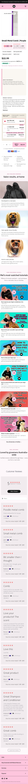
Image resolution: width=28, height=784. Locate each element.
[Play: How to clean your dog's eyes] (14, 348)
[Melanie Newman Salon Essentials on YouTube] (6, 778)
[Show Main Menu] (2, 6)
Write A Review (14, 491)
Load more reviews (14, 750)
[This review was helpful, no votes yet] (20, 521)
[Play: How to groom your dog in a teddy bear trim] (14, 292)
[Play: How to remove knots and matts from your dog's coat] (14, 373)
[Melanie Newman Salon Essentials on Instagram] (4, 778)
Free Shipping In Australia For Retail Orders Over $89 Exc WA (14, 1)
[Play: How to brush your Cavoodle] (14, 399)
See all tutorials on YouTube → (14, 442)
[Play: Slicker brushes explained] (14, 424)
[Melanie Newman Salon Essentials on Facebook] (2, 778)
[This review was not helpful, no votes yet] (22, 521)
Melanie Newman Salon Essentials (14, 781)
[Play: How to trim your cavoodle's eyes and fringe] (14, 320)
